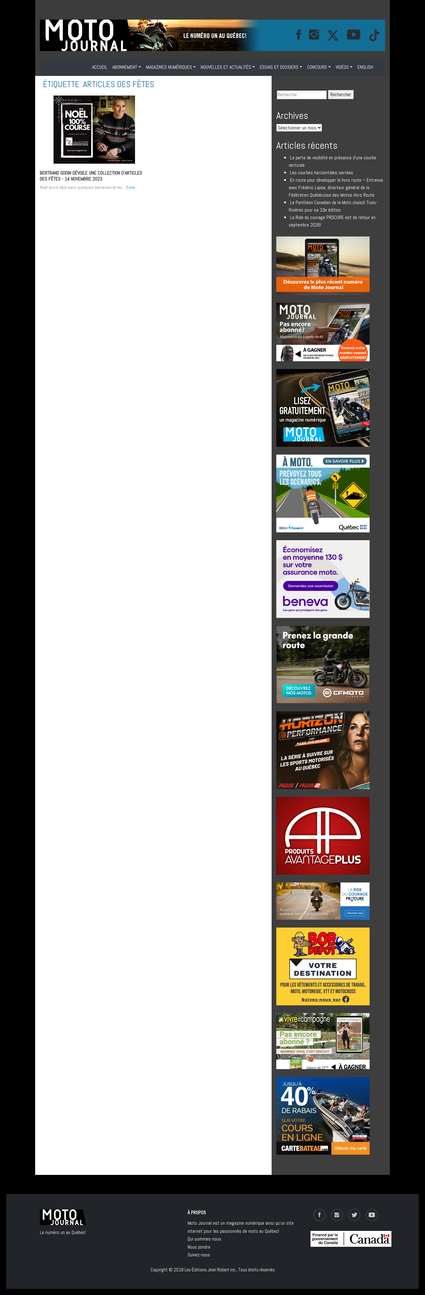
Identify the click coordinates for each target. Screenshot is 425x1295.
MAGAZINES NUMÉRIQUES (169, 67)
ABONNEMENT (124, 67)
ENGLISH (365, 67)
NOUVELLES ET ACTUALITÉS (226, 67)
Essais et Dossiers (279, 67)
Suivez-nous (199, 1254)
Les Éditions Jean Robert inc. (210, 1270)
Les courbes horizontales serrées (321, 172)
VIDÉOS (342, 67)
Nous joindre (199, 1247)
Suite (130, 187)
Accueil (99, 67)
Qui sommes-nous (204, 1239)
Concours (317, 67)
